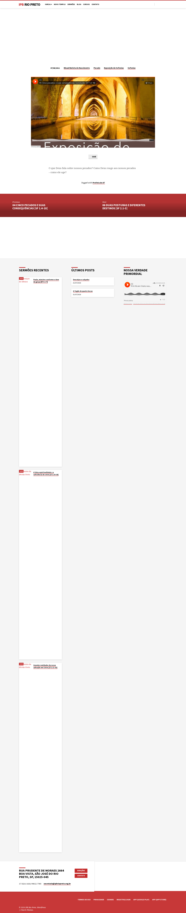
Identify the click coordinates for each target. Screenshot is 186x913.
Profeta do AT (99, 182)
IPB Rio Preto (128, 303)
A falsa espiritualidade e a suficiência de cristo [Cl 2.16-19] (45, 473)
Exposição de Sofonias (114, 68)
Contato (95, 4)
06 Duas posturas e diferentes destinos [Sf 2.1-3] (123, 206)
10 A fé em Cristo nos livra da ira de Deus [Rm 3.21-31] (149, 303)
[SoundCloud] (166, 4)
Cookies (110, 900)
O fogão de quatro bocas (83, 291)
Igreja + (48, 4)
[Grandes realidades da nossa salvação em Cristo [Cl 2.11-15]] (25, 757)
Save (94, 156)
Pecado (97, 68)
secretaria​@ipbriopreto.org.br (57, 883)
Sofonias (132, 68)
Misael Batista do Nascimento (77, 68)
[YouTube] (160, 4)
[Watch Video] (34, 285)
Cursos (86, 4)
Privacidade (99, 900)
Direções (81, 870)
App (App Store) (159, 900)
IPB (29, 4)
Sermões (71, 4)
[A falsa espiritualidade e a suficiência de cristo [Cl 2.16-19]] (25, 564)
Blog (79, 4)
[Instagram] (163, 4)
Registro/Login (123, 900)
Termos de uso (84, 900)
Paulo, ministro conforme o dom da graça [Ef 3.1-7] (46, 281)
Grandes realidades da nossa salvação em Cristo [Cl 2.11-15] (45, 666)
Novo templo (60, 4)
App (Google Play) (141, 900)
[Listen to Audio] (35, 285)
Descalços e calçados (81, 280)
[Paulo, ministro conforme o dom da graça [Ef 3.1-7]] (25, 372)
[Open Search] (152, 4)
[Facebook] (157, 4)
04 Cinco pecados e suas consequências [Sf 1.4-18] (30, 206)
